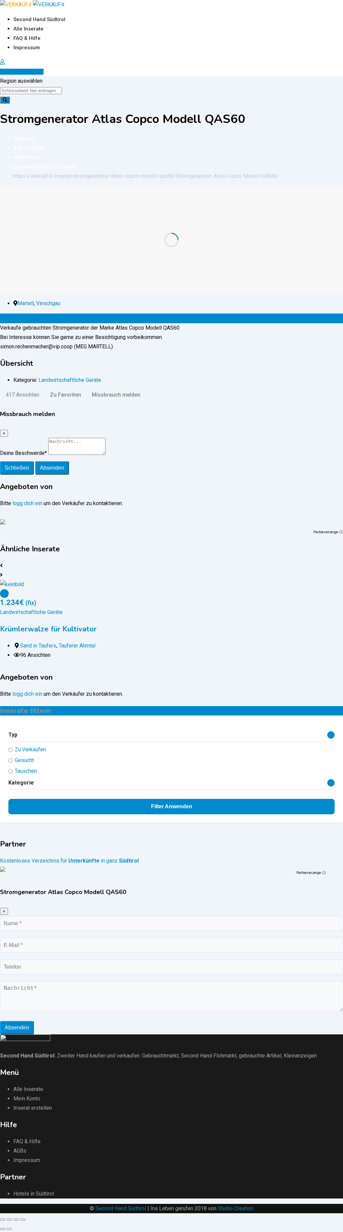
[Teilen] (9, 1220)
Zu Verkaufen (30, 749)
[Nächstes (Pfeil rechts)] (9, 1229)
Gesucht (24, 760)
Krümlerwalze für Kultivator (48, 629)
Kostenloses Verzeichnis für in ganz (69, 861)
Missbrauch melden (116, 395)
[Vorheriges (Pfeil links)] (2, 1229)
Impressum (26, 48)
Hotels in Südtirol (33, 1193)
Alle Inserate (28, 29)
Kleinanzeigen (300, 1055)
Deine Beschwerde (23, 453)
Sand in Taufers (38, 645)
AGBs (19, 1151)
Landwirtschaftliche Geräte (70, 380)
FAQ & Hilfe (27, 38)
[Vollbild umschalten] (16, 1220)
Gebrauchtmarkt (160, 1055)
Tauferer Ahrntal (77, 645)
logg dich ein (27, 503)
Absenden (52, 468)
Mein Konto (26, 1098)
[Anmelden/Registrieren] (2, 62)
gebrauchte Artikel (260, 1055)
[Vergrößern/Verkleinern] (22, 1220)
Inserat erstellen (24, 72)
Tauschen (26, 771)
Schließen (17, 468)
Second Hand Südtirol (39, 19)
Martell (25, 303)
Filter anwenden (171, 806)
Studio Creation (236, 1208)
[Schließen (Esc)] (2, 1220)
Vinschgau (48, 303)
